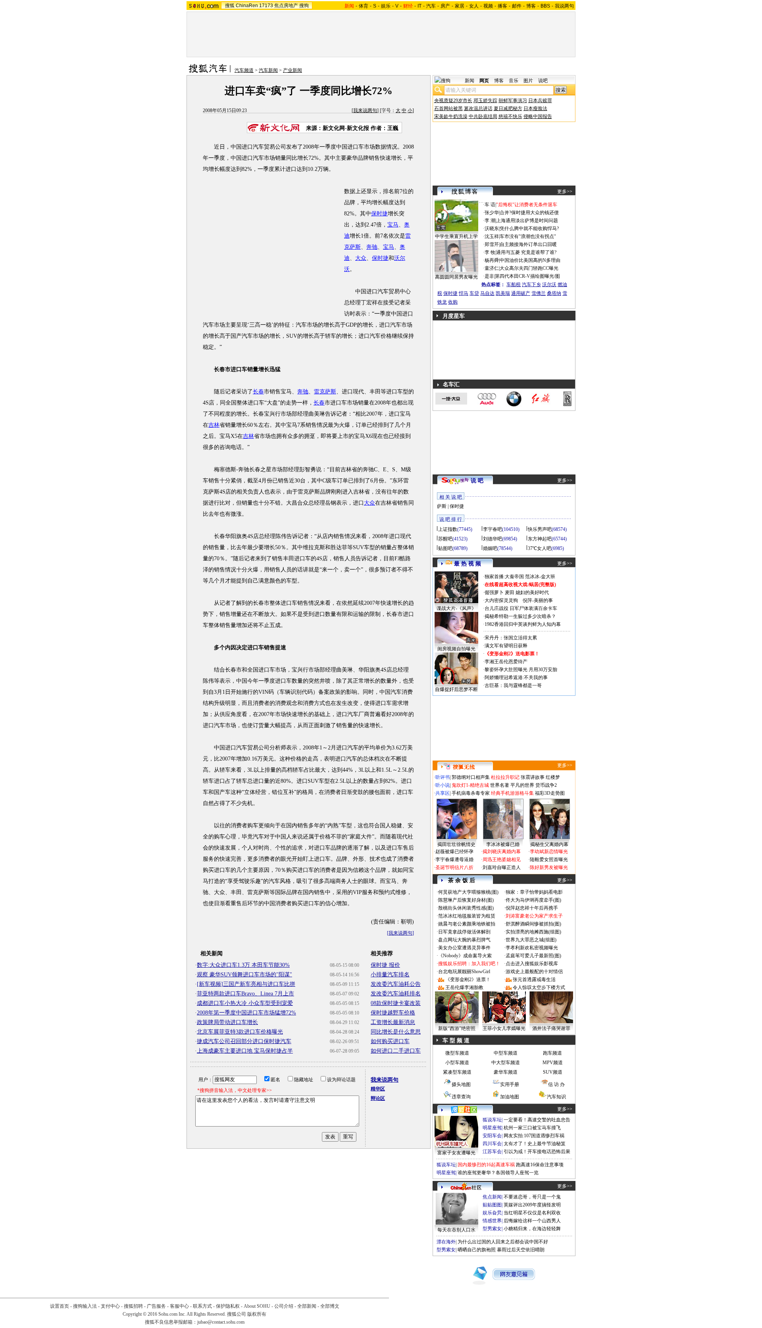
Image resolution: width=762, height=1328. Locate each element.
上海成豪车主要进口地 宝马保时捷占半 (245, 1051)
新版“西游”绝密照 (456, 1028)
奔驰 (371, 247)
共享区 (442, 793)
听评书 (442, 777)
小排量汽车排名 (390, 975)
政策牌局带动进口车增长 (227, 1022)
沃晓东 (492, 228)
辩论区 (378, 1098)
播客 (502, 6)
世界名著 (499, 785)
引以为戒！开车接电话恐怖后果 (537, 1151)
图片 (528, 80)
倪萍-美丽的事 (538, 600)
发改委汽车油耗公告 (396, 984)
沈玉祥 (492, 236)
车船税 (513, 284)
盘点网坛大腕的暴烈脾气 (464, 940)
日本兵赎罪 (540, 100)
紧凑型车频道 (457, 1072)
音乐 (513, 80)
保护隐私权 (228, 1306)
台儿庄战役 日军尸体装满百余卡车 (521, 608)
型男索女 (492, 1228)
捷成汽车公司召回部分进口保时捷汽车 (244, 1041)
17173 (266, 5)
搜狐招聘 (133, 1306)
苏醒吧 (445, 539)
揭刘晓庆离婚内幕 (502, 851)
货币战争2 (546, 785)
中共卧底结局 (483, 116)
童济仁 (492, 268)
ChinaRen (247, 5)
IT (419, 6)
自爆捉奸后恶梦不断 (456, 689)
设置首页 (59, 1306)
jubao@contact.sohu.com (220, 1322)
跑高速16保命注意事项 (540, 1164)
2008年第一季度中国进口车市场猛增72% (246, 1013)
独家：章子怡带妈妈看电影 (534, 892)
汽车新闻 (268, 70)
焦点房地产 (286, 5)
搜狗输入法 (85, 1306)
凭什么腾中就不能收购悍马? (529, 228)
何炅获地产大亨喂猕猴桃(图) (468, 892)
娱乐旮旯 (492, 1213)
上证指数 (447, 529)
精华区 (378, 1089)
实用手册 (509, 1084)
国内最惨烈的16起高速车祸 (486, 1164)
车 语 (490, 204)
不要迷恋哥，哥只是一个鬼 (532, 1197)
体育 (363, 6)
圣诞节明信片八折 (454, 867)
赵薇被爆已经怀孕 (454, 851)
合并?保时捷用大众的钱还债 (529, 212)
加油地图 (509, 1097)
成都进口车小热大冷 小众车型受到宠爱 (245, 1003)
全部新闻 (306, 1306)
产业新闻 (292, 70)
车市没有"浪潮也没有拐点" (528, 236)
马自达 (487, 293)
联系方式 (202, 1306)
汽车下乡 (531, 284)
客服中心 (179, 1306)
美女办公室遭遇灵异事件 (464, 948)
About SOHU (257, 1306)
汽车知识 (556, 1097)
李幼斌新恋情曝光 (549, 851)
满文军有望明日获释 (506, 646)
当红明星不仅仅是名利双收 (532, 1213)
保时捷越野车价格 (393, 1013)
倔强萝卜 (494, 592)
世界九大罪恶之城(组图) (531, 940)
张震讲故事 (533, 777)
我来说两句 (365, 110)
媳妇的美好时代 (532, 592)
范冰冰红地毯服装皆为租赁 (466, 916)
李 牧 (490, 252)
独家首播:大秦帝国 (504, 576)
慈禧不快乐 (510, 116)
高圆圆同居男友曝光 (456, 277)
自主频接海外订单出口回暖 (528, 244)
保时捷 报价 (385, 965)
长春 (258, 392)
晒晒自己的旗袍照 (477, 1250)
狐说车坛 (492, 1120)
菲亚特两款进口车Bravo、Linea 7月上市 (245, 994)
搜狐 (230, 5)
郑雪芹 (492, 244)
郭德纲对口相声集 (471, 777)
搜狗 (304, 5)
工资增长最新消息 (393, 1022)
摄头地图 (461, 1084)
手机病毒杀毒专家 (471, 793)
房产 (445, 6)
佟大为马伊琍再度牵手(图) (533, 900)
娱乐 (386, 6)
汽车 (431, 6)
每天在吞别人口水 (456, 1230)
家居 (459, 6)
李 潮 (490, 220)
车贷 (474, 293)
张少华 (492, 212)
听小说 (442, 785)
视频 (488, 6)
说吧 (543, 80)
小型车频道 (457, 1062)
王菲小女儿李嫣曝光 (504, 1028)
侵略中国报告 (537, 116)
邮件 (516, 6)
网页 (484, 80)
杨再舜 (492, 260)
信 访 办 (556, 1084)
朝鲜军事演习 (512, 100)
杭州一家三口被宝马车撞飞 (532, 1128)
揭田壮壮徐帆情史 (456, 844)
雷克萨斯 (325, 392)
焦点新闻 (492, 1197)
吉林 (213, 425)
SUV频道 (552, 1072)
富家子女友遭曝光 (456, 1153)
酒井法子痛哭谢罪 (551, 1028)
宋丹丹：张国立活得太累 (511, 638)
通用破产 (520, 293)
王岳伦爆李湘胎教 (464, 987)
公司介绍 (283, 1306)
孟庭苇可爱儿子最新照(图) (533, 955)
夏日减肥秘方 (508, 108)
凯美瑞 (503, 293)
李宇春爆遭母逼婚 (454, 859)
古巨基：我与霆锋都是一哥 (513, 685)
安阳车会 (492, 1135)
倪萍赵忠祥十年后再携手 (532, 908)
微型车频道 (457, 1053)
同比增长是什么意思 (396, 1032)
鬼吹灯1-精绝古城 (470, 785)
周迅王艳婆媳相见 (502, 859)
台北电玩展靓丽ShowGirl (464, 971)
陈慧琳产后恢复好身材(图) (466, 900)
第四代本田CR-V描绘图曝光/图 (527, 276)
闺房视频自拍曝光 (456, 649)
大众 (360, 258)
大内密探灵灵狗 (501, 600)
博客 (531, 6)
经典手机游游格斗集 (512, 793)
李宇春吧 (492, 529)
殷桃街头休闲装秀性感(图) (466, 908)
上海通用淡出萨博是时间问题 (527, 220)
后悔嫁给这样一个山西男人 (532, 1220)
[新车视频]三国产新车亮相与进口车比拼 (246, 984)
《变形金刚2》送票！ (468, 979)
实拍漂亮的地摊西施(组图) (533, 932)
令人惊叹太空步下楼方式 (539, 987)
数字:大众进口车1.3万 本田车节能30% (243, 965)
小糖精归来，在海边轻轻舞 (532, 1228)
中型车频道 (506, 1053)
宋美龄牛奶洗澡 (451, 116)
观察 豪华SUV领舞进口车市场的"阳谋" (244, 975)
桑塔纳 (554, 293)
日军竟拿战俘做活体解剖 (464, 932)
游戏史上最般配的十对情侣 (534, 971)
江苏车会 (492, 1151)
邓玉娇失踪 (485, 100)
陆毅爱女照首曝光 (549, 859)
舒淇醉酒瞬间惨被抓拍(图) (533, 924)
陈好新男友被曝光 (549, 867)
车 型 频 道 (456, 1040)
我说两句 (564, 6)
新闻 (469, 80)
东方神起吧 (540, 539)
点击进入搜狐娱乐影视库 (532, 963)
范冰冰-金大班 (540, 576)
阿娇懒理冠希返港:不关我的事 (516, 677)
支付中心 (110, 1306)
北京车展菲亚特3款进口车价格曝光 (240, 1032)
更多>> (564, 191)
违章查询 (461, 1097)
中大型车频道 (505, 1062)
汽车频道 (244, 70)
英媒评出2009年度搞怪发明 (532, 1205)
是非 (489, 276)
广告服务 (156, 1306)
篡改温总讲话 (478, 108)
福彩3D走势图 (550, 793)
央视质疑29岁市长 (453, 100)
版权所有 (256, 1314)
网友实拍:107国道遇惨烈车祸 (534, 1135)
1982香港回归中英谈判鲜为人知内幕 (523, 624)
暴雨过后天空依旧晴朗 (521, 1250)
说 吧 (477, 481)
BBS (545, 6)
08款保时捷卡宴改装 (396, 1003)
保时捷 (379, 214)
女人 (474, 6)
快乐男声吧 (540, 529)
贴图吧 (445, 548)
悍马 (463, 293)
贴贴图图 (492, 1205)
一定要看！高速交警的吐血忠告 (537, 1120)
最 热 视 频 (467, 564)
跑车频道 (552, 1053)
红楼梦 (553, 777)
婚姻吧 (490, 548)
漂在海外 (446, 1242)
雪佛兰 (538, 293)
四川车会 (492, 1143)
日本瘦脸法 (535, 108)
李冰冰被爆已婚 (503, 844)
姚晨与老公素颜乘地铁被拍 (466, 924)
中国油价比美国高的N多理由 (530, 260)
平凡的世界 (522, 785)
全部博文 (329, 1306)
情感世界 (492, 1220)
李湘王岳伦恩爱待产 (506, 661)
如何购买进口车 (390, 1041)
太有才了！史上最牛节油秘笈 (535, 1143)
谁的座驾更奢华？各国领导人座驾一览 (498, 1172)
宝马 (392, 225)
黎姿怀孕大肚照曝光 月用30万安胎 (521, 669)
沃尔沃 (549, 284)
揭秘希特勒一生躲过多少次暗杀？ (520, 616)
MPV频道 (553, 1062)
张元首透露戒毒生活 (534, 979)
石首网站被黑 (448, 108)
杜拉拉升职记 (505, 777)
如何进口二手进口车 (396, 1051)
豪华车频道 (506, 1072)
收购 (453, 302)
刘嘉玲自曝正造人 (502, 867)
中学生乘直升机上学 (456, 236)
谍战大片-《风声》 (456, 608)
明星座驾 (492, 1128)
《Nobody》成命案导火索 (465, 955)
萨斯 (441, 506)
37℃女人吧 (539, 548)
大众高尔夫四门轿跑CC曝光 (529, 268)
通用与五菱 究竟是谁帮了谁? (526, 252)
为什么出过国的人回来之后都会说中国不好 (503, 1242)
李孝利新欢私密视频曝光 (532, 948)
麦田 (509, 592)
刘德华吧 (492, 539)
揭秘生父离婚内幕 (549, 844)
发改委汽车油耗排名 (396, 994)
